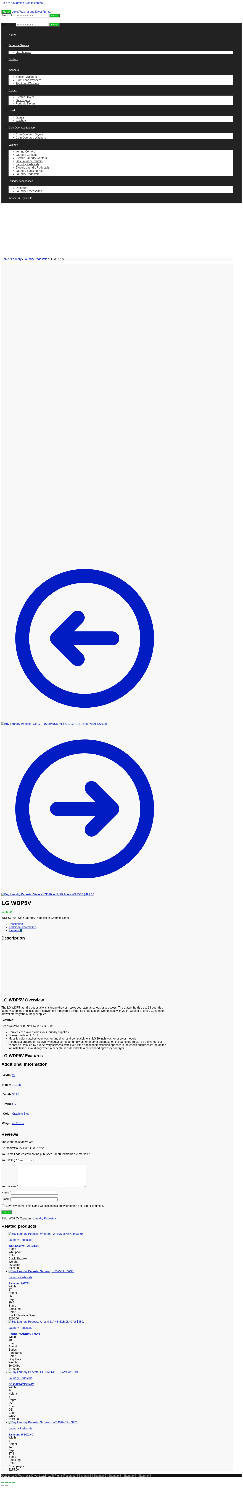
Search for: (8, 15)
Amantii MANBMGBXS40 (24, 1333)
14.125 (16, 1084)
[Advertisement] (117, 231)
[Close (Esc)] (2, 1482)
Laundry (16, 259)
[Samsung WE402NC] (43, 1422)
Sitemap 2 (99, 1475)
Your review (9, 1186)
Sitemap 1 (84, 1475)
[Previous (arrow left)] (2, 1485)
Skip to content (34, 2)
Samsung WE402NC (21, 1434)
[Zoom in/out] (13, 1482)
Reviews (15, 930)
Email (5, 1199)
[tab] (88, 924)
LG (14, 1104)
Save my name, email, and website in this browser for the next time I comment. (55, 1205)
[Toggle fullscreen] (10, 1482)
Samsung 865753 (19, 1283)
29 (13, 1075)
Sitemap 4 (129, 1475)
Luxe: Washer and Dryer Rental (31, 11)
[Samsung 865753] (41, 1271)
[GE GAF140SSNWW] (44, 1372)
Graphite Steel (21, 1113)
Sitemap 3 (114, 1475)
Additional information (22, 927)
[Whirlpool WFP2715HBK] (46, 1233)
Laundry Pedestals (35, 259)
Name (6, 1192)
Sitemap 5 (144, 1475)
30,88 (15, 1094)
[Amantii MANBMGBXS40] (46, 1321)
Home (5, 259)
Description (16, 923)
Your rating (9, 1160)
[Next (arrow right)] (6, 1485)
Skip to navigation (12, 2)
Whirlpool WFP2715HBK (24, 1245)
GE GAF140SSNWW (21, 1384)
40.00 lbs (18, 1123)
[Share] (6, 1482)
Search (54, 15)
